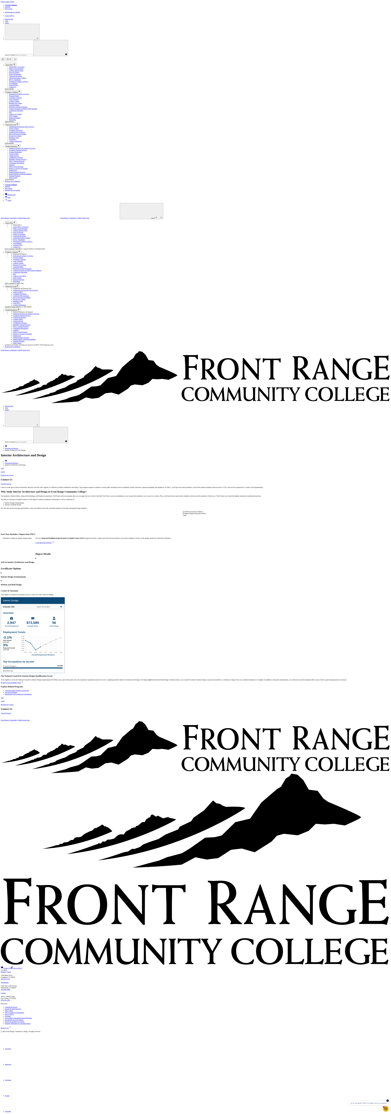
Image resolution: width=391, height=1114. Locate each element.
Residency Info (14, 138)
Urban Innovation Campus (17, 78)
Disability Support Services (17, 159)
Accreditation (13, 83)
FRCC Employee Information (14, 1012)
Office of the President (16, 69)
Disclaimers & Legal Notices (14, 1020)
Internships (12, 120)
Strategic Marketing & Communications (17, 1023)
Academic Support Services (18, 150)
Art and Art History (11, 692)
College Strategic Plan (16, 70)
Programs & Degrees (13, 91)
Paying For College (15, 136)
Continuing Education (16, 110)
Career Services (14, 156)
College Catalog (14, 101)
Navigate (8, 1016)
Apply (7, 23)
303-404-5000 (5, 989)
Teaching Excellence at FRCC (19, 81)
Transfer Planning (14, 176)
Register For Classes (15, 103)
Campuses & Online (15, 76)
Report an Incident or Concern (14, 1022)
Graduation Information (16, 163)
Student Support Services (17, 172)
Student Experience (13, 145)
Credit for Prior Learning (17, 132)
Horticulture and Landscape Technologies (18, 694)
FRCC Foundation (15, 80)
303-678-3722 (5, 979)
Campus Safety (14, 154)
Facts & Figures (14, 72)
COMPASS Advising (16, 157)
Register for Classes (7, 475)
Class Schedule (14, 99)
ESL (10, 112)
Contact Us (12, 87)
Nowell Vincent (6, 484)
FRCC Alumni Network (17, 161)
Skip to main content (7, 2)
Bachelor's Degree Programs (18, 107)
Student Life (13, 170)
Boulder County (6, 972)
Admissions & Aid (12, 124)
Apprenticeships (14, 105)
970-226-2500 (5, 1000)
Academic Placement (16, 130)
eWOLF (7, 7)
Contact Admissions (15, 141)
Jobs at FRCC (9, 1014)
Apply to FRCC (14, 128)
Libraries (12, 165)
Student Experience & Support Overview (22, 148)
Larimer (3, 993)
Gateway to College (15, 114)
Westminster (5, 982)
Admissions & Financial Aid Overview (21, 127)
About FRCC (11, 64)
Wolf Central (13, 178)
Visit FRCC (13, 139)
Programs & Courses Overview (19, 94)
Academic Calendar (15, 98)
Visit (6, 21)
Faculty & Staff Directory (13, 1009)
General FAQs (13, 85)
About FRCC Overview (17, 67)
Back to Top (6, 1028)
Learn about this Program (44, 543)
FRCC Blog (9, 1011)
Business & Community (12, 181)
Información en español (12, 12)
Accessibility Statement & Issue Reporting (18, 1018)
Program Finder (14, 96)
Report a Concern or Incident (18, 168)
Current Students (11, 5)
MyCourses (8, 9)
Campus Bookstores (15, 152)
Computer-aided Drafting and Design (17, 690)
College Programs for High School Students (23, 109)
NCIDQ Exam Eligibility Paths (12, 683)
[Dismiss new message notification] (387, 1100)
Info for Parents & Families (17, 134)
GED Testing (13, 116)
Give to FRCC (9, 16)
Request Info (9, 19)
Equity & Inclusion (15, 74)
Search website (10, 55)
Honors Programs (14, 118)
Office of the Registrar (16, 167)
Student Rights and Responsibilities (20, 174)
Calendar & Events (11, 1007)
